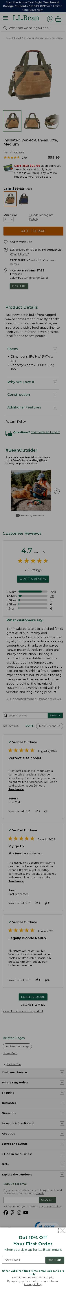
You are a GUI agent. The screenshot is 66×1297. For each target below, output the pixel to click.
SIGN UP (54, 1260)
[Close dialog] (62, 1230)
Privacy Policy (32, 1284)
